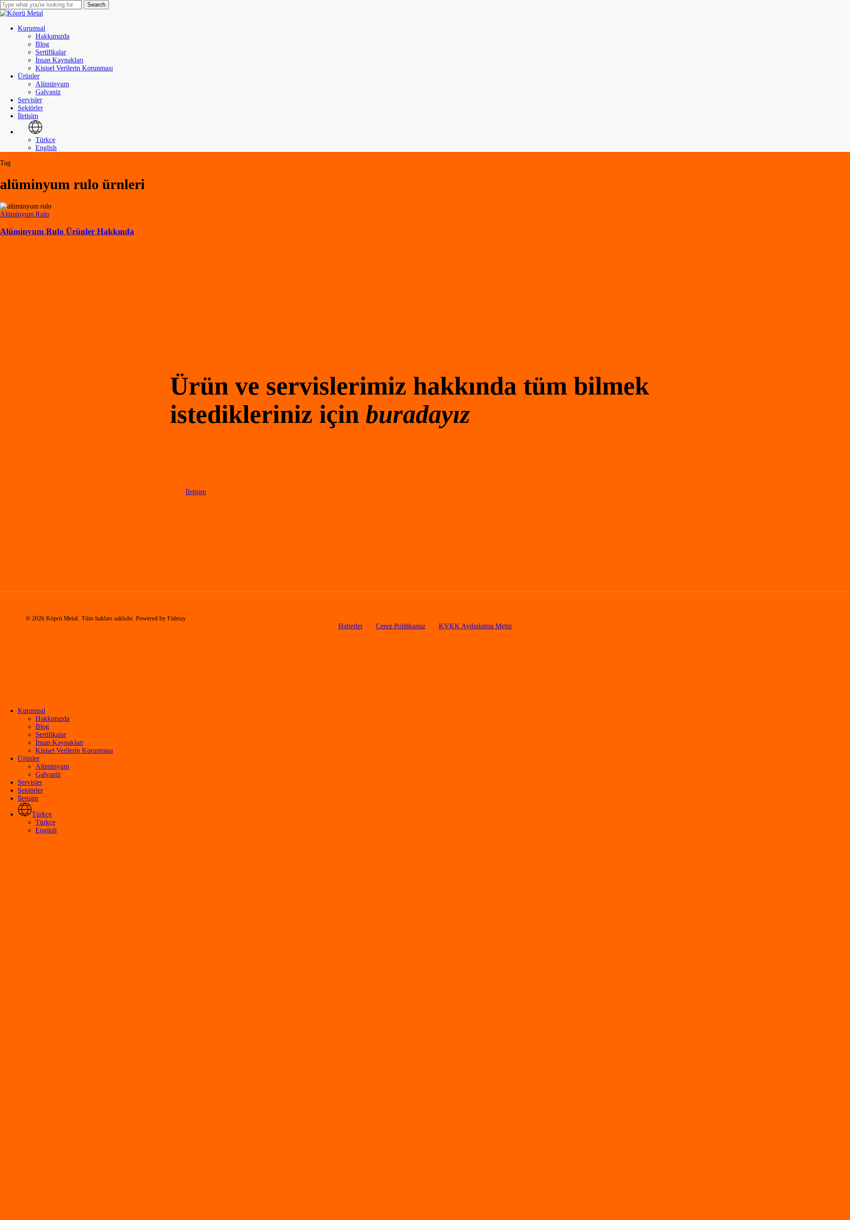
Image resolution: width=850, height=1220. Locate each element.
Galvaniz (48, 774)
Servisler (30, 782)
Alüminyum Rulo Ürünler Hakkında (67, 231)
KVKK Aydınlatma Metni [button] (475, 626)
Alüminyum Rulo (24, 214)
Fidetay (176, 618)
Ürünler (28, 758)
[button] (195, 492)
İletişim (28, 798)
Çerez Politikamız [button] (400, 626)
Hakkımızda (52, 718)
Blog (42, 726)
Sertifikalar (50, 734)
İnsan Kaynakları (59, 742)
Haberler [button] (350, 626)
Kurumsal (31, 710)
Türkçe (45, 822)
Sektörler (30, 790)
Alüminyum (52, 766)
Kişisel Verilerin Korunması (74, 750)
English (46, 830)
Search (96, 4)
